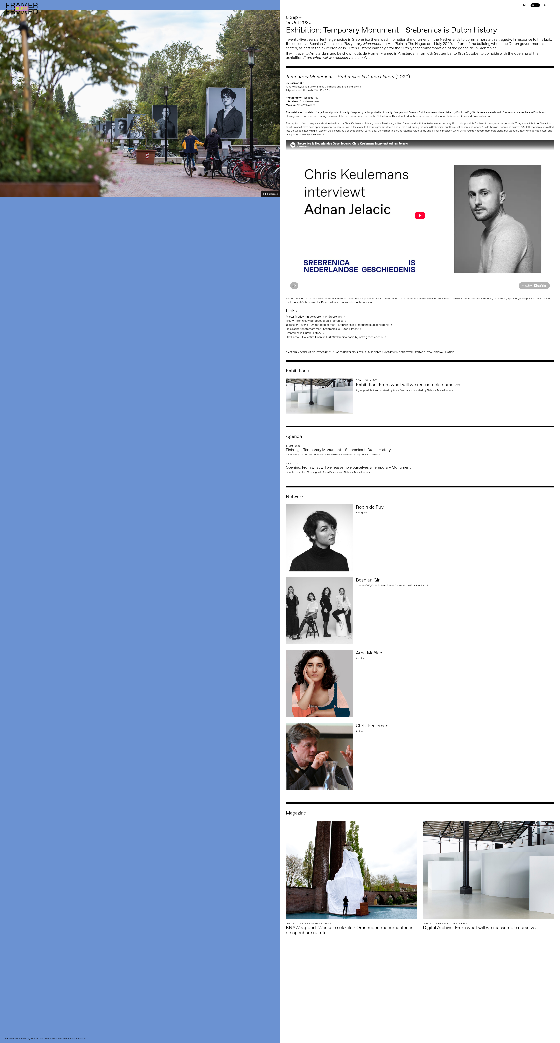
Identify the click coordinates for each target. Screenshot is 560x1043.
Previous (4, 103)
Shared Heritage (344, 352)
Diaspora (292, 352)
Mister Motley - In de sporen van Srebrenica (314, 316)
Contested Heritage (412, 352)
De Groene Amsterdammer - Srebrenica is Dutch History (322, 329)
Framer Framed (22, 8)
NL (525, 5)
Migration (390, 352)
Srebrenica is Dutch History (303, 333)
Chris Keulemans (354, 123)
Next (275, 103)
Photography (322, 352)
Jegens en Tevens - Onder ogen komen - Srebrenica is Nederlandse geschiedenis (337, 325)
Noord (535, 5)
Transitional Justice (440, 352)
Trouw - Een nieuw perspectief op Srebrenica (314, 321)
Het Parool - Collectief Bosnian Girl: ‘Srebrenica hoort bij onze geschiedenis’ (334, 337)
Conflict (305, 352)
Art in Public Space (369, 352)
